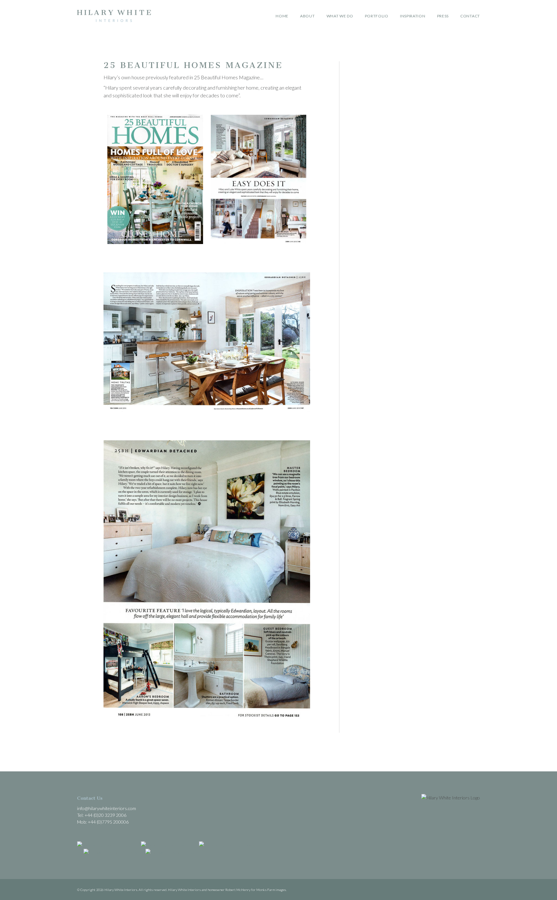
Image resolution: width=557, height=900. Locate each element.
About (307, 16)
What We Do (340, 16)
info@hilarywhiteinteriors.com (106, 808)
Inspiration (412, 16)
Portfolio (376, 16)
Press (443, 16)
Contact (470, 16)
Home (282, 16)
